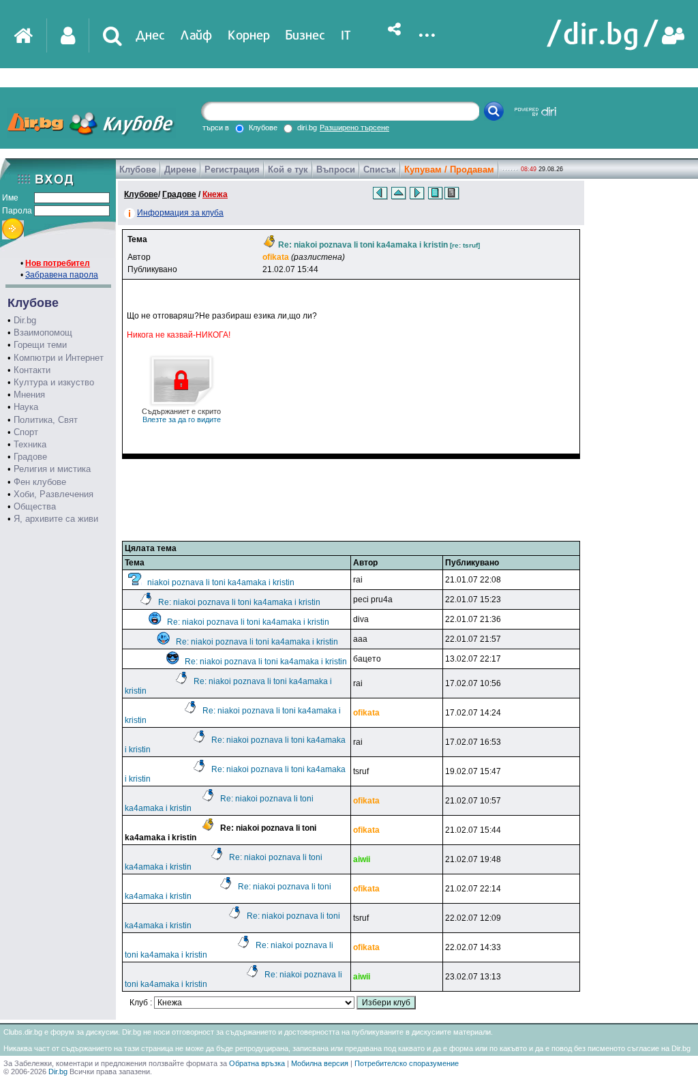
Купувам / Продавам (449, 169)
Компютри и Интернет (59, 358)
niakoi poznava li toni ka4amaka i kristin (220, 582)
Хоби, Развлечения (53, 494)
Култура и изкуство (54, 382)
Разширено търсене (354, 127)
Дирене (180, 169)
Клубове (137, 169)
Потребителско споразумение (406, 1063)
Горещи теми (40, 345)
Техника (30, 444)
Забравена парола (61, 275)
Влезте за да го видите (181, 415)
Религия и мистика (52, 469)
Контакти (32, 370)
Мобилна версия (319, 1063)
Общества (35, 506)
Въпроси (335, 169)
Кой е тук (288, 169)
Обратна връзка (257, 1063)
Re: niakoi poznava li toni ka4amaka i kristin (239, 602)
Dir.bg (25, 320)
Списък (379, 169)
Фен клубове (40, 482)
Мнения (29, 394)
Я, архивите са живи (56, 519)
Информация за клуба (180, 213)
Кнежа (215, 194)
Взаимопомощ (43, 332)
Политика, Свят (46, 420)
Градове (30, 457)
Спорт (26, 432)
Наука (26, 407)
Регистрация (232, 169)
